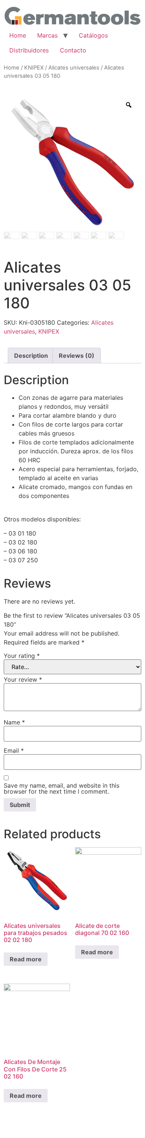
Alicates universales (73, 67)
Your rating (22, 656)
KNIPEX (34, 67)
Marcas (47, 35)
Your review (23, 679)
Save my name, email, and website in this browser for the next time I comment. (61, 788)
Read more (26, 959)
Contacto (73, 50)
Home (17, 35)
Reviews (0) (76, 355)
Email (14, 750)
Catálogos (93, 35)
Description (31, 355)
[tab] (31, 355)
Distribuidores (29, 50)
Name (14, 722)
